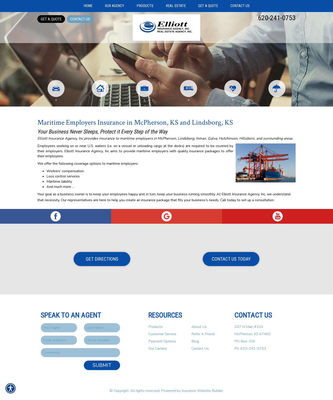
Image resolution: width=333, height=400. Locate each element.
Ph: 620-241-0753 (250, 348)
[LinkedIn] (277, 216)
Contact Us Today (231, 259)
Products (155, 326)
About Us (199, 326)
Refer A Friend (203, 334)
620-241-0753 (277, 18)
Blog (195, 341)
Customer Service (162, 334)
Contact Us (80, 19)
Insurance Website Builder (202, 390)
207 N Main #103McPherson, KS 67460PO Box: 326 (252, 334)
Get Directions (102, 259)
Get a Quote (51, 19)
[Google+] (166, 216)
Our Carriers (157, 348)
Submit (102, 365)
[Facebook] (55, 216)
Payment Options (162, 341)
